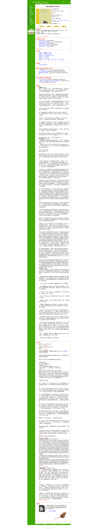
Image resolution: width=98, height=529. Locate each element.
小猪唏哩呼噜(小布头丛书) (44, 69)
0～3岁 (58, 20)
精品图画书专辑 (42, 46)
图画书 (48, 55)
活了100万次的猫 (42, 71)
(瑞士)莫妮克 (54, 9)
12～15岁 (54, 21)
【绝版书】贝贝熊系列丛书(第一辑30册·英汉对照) (49, 80)
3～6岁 (61, 20)
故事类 (49, 54)
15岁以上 (58, 21)
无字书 (51, 55)
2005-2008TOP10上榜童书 (44, 44)
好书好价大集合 (42, 40)
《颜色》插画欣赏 (52, 511)
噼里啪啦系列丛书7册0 (43, 72)
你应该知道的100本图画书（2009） (46, 42)
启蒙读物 (45, 52)
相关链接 (65, 351)
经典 (47, 56)
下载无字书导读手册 (43, 64)
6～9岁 (64, 20)
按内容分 (41, 52)
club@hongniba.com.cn (49, 528)
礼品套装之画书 (42, 43)
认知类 (49, 52)
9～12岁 (67, 20)
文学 (45, 55)
